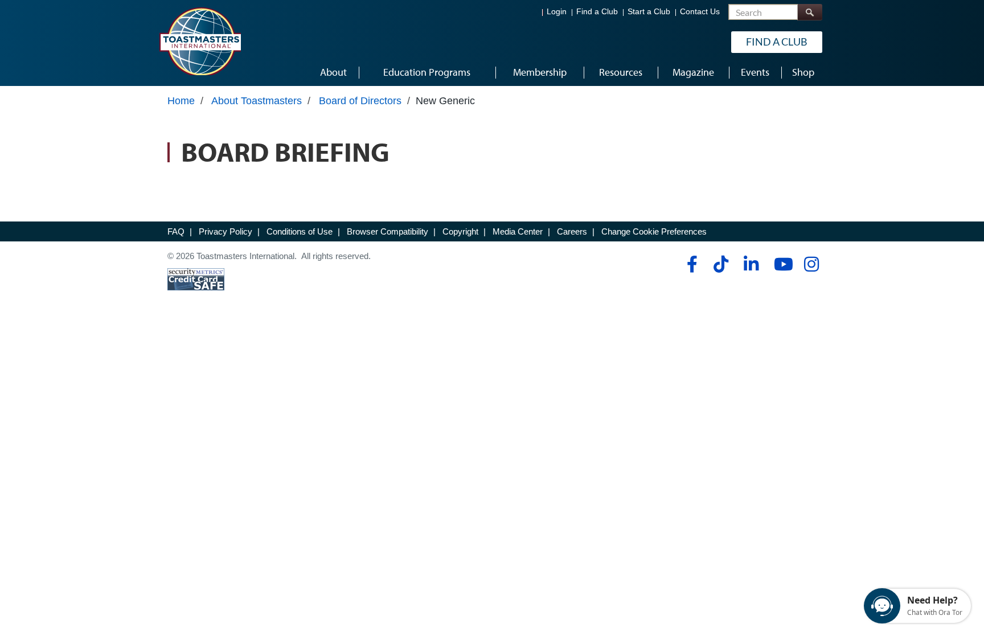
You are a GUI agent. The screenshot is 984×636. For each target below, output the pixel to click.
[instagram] (811, 264)
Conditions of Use (299, 231)
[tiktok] (720, 264)
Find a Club (597, 11)
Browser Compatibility (387, 231)
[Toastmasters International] (200, 41)
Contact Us (700, 11)
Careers (572, 231)
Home (181, 100)
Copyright (460, 231)
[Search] (809, 12)
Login (557, 11)
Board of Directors (360, 100)
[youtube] (781, 264)
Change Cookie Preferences (654, 231)
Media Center (518, 231)
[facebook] (690, 264)
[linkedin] (751, 264)
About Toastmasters (256, 100)
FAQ (175, 231)
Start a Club (649, 11)
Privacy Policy (225, 231)
